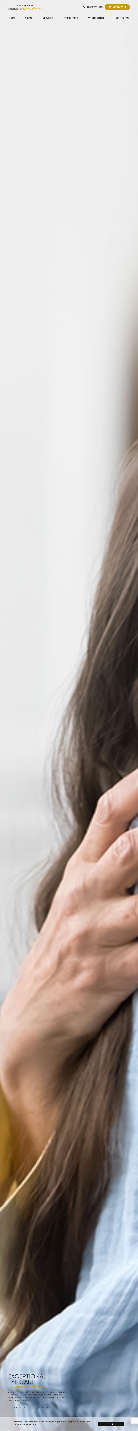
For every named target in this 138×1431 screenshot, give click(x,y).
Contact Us (122, 17)
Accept (111, 1424)
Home (12, 17)
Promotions (71, 17)
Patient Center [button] (95, 17)
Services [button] (48, 17)
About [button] (28, 17)
